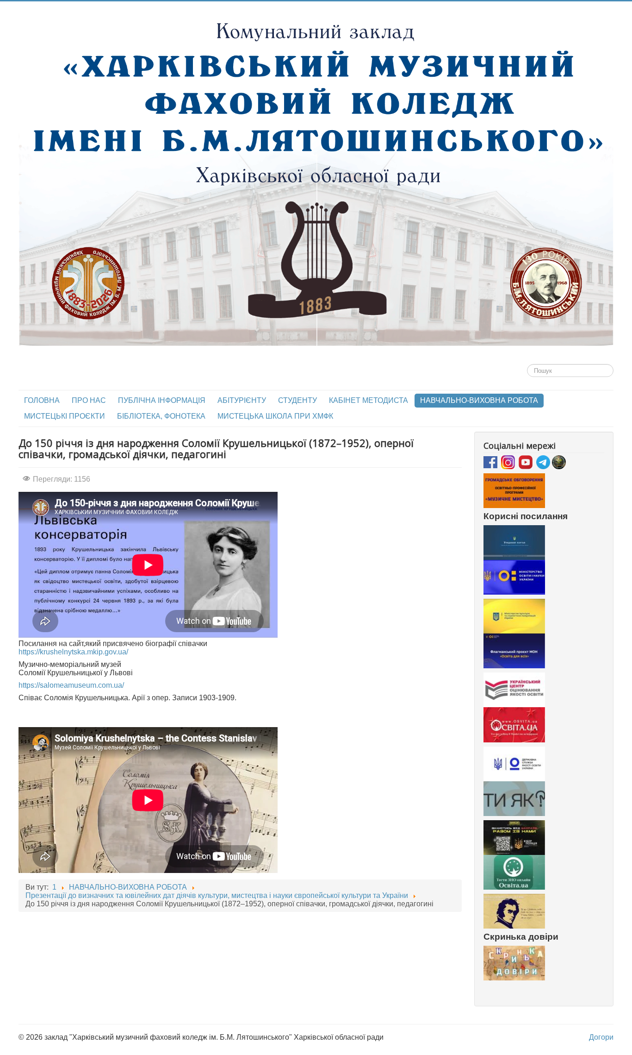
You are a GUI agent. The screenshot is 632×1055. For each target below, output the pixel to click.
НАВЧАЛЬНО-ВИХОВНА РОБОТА (479, 400)
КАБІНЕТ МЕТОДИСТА (368, 400)
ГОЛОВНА (42, 400)
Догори (601, 1037)
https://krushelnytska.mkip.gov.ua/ (73, 652)
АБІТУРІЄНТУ (241, 400)
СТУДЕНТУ (297, 400)
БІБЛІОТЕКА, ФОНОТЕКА (161, 416)
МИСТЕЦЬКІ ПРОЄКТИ (64, 416)
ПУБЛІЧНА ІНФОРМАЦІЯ (161, 400)
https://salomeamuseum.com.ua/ (71, 685)
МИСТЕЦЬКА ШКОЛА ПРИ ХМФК (275, 416)
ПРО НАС (89, 400)
